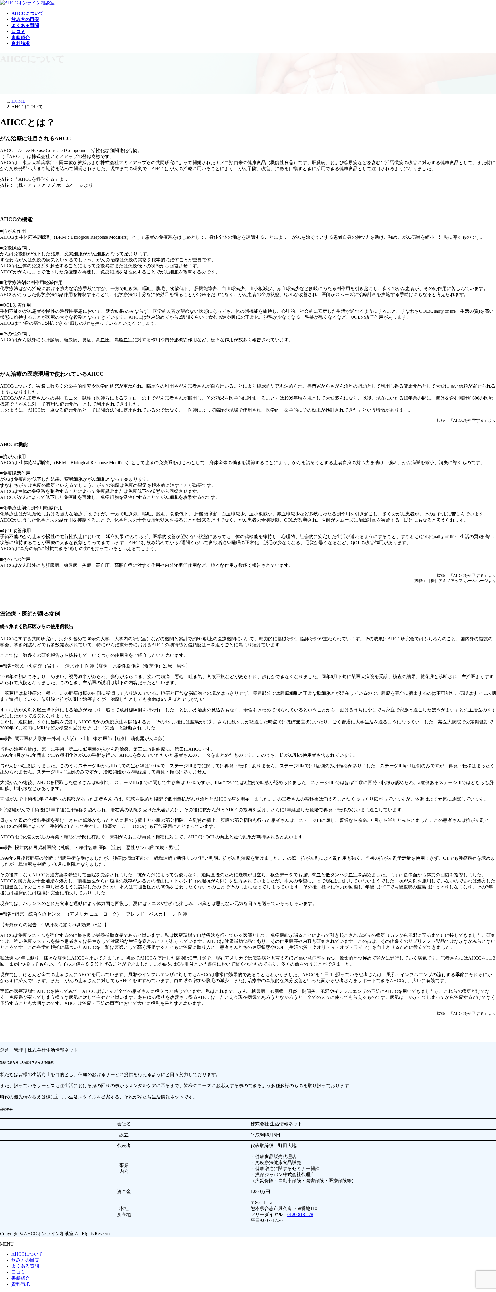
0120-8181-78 (300, 1214)
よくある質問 (25, 1266)
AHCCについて (27, 1254)
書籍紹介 (20, 1278)
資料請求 (20, 1284)
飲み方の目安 (25, 1260)
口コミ (18, 1272)
